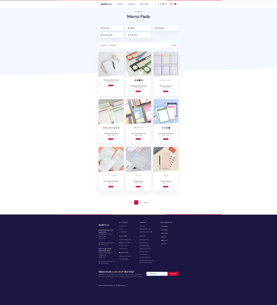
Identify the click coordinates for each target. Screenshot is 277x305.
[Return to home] (106, 4)
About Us (142, 226)
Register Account (124, 242)
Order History (123, 248)
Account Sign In (123, 245)
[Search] (158, 4)
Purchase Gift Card (124, 256)
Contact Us (122, 226)
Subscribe (174, 274)
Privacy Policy (144, 254)
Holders (132, 28)
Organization (131, 4)
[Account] (166, 4)
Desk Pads (105, 28)
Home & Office (144, 4)
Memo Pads (138, 16)
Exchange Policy (144, 245)
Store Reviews (144, 229)
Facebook (166, 226)
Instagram (166, 230)
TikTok (165, 244)
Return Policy (143, 242)
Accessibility (123, 232)
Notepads (160, 28)
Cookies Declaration (146, 257)
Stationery (120, 4)
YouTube (165, 240)
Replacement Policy (145, 248)
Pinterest (166, 233)
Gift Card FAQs (123, 259)
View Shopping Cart (125, 239)
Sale (173, 45)
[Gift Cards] (163, 4)
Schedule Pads (107, 35)
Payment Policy (144, 251)
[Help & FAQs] (161, 4)
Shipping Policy (144, 239)
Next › (146, 202)
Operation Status (145, 232)
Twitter (165, 237)
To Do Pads (133, 35)
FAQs (120, 229)
